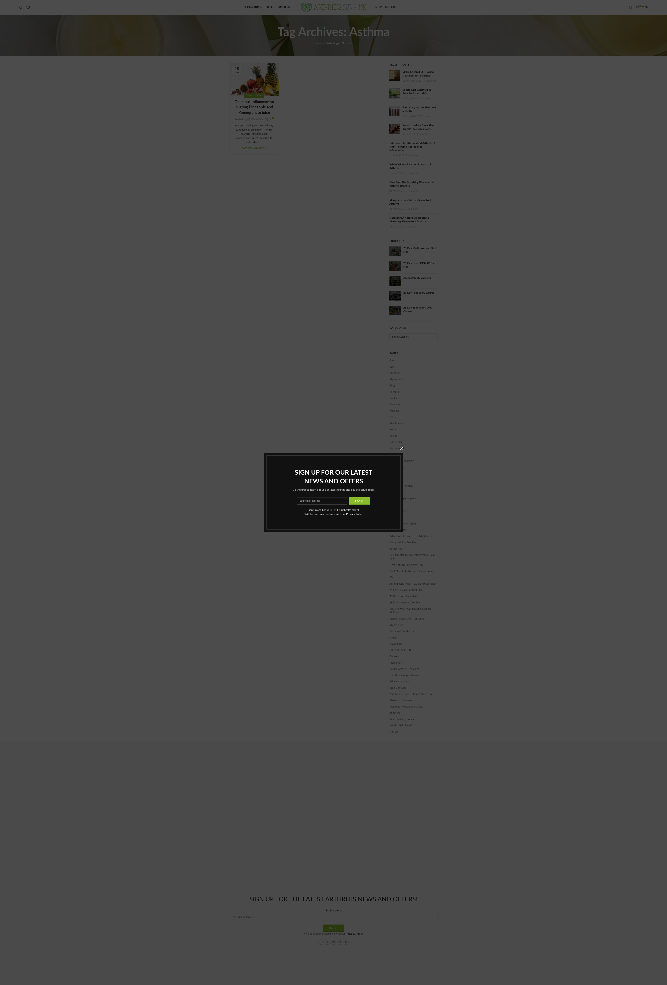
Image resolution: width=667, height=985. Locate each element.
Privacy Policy (354, 514)
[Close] (401, 448)
